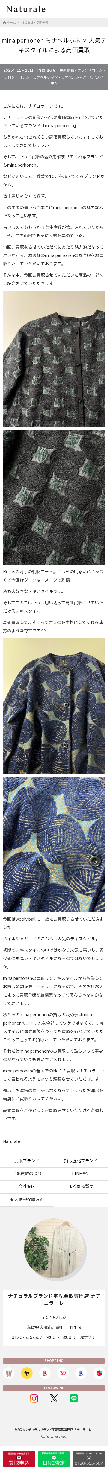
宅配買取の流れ (27, 1174)
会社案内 (27, 1187)
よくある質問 (81, 1187)
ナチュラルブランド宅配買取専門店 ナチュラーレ (58, 1430)
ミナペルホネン (45, 77)
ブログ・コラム (16, 77)
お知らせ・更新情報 (58, 70)
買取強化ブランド (81, 1161)
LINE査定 (81, 1174)
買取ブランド (27, 1161)
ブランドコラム (90, 70)
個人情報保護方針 (27, 1200)
